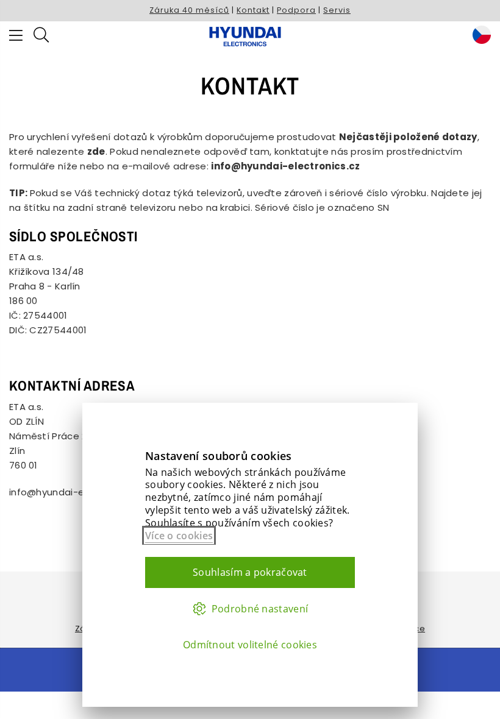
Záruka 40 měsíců (189, 10)
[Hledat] (41, 36)
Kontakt (253, 10)
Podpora (296, 10)
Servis (337, 10)
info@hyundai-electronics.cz (76, 492)
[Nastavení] (478, 36)
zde (96, 151)
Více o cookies (179, 535)
